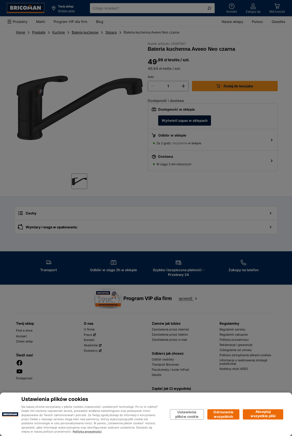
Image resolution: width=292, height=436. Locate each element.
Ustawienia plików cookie (187, 414)
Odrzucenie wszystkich (223, 414)
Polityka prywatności (87, 431)
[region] (146, 414)
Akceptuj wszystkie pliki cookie (263, 414)
